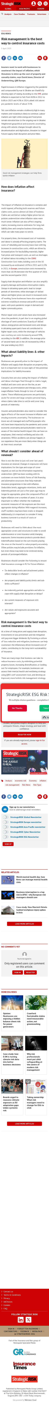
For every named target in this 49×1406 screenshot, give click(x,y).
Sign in (14, 52)
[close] (47, 52)
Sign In (11, 1329)
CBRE (33, 258)
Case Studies (19, 14)
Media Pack (37, 1331)
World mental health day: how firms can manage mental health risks (31, 880)
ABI (17, 338)
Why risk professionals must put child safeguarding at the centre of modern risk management (34, 1062)
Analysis (7, 14)
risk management (12, 785)
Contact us (8, 1291)
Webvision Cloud (30, 1400)
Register (30, 972)
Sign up (8, 844)
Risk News (26, 785)
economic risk (20, 780)
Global (8, 9)
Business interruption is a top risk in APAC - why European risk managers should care (31, 895)
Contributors (10, 1331)
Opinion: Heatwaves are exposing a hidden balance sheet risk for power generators (11, 1020)
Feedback (24, 1331)
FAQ (5, 1308)
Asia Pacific (24, 9)
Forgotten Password (27, 1329)
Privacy (7, 1298)
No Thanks (17, 708)
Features (31, 14)
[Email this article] (20, 58)
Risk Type (37, 785)
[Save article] (45, 58)
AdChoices (8, 1301)
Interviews (41, 14)
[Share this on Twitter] (9, 58)
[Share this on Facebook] (3, 58)
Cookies (7, 1305)
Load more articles (24, 924)
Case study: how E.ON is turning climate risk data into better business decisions (12, 1059)
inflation (43, 780)
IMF (39, 93)
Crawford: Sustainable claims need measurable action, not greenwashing (36, 1018)
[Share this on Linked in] (15, 58)
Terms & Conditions (12, 1295)
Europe (41, 9)
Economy (33, 780)
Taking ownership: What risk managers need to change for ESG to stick (35, 1102)
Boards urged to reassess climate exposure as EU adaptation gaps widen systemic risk (11, 1104)
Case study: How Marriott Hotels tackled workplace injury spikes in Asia (31, 910)
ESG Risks (6, 33)
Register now (24, 734)
